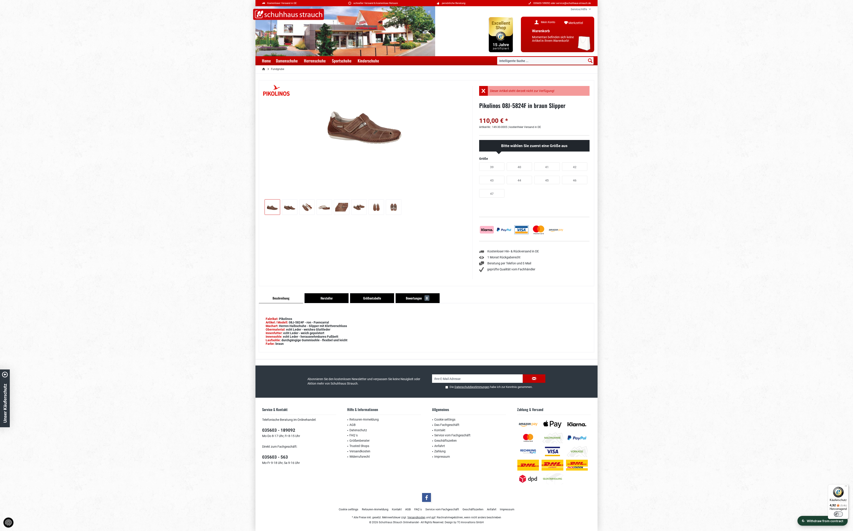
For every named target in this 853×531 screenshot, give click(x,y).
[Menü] (846, 487)
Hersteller (327, 298)
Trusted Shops (359, 446)
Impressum (442, 456)
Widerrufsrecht (359, 456)
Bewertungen (417, 298)
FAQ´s (353, 435)
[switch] (838, 514)
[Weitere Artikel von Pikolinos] (276, 91)
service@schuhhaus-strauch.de (573, 3)
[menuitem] (579, 9)
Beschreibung (281, 298)
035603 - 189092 (278, 430)
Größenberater (359, 440)
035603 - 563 (275, 457)
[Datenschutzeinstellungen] (8, 522)
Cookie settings (444, 419)
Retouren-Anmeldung (364, 419)
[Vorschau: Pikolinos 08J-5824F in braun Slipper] (272, 207)
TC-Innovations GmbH (470, 522)
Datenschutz (358, 430)
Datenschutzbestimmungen (471, 387)
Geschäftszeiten (445, 440)
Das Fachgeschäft (446, 425)
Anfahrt (439, 446)
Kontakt (439, 430)
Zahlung (440, 451)
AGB (352, 425)
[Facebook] (426, 497)
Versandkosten (359, 451)
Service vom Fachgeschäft (452, 435)
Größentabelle (372, 298)
